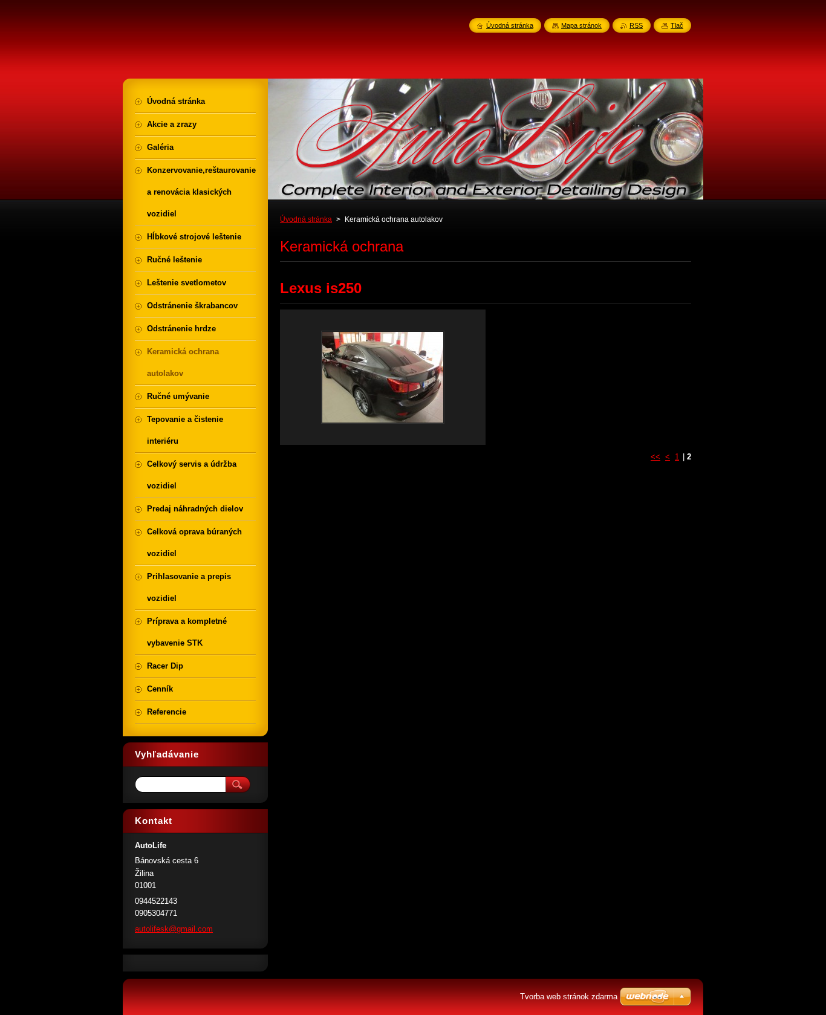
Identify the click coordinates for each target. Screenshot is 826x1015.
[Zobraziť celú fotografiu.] (383, 377)
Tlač (677, 25)
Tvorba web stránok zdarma (568, 996)
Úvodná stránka (306, 219)
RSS (636, 25)
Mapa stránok (581, 25)
